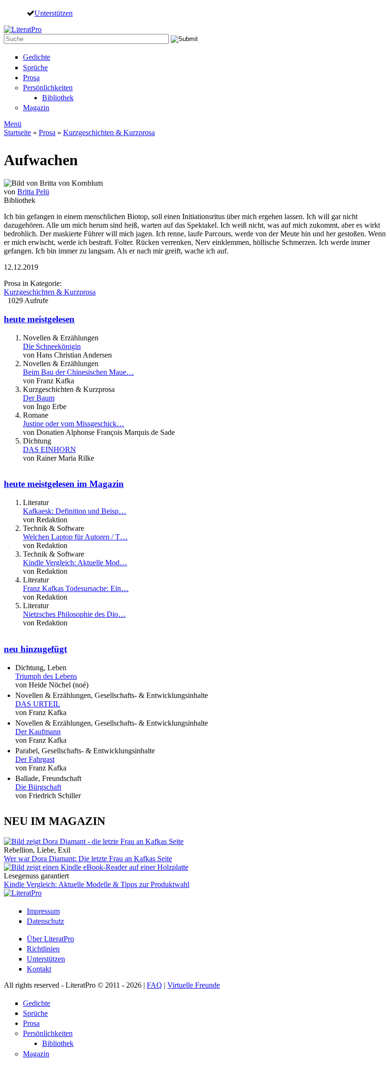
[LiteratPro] (23, 29)
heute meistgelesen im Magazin (64, 484)
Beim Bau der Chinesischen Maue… (78, 372)
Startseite (17, 132)
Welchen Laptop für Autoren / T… (75, 537)
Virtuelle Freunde (193, 985)
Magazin (36, 108)
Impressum (43, 911)
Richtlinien (43, 949)
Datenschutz (45, 921)
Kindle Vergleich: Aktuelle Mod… (75, 563)
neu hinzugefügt (35, 649)
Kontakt (39, 969)
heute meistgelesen (39, 319)
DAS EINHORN (49, 449)
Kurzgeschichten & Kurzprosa (109, 132)
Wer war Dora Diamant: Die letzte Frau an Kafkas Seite (88, 859)
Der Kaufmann (38, 732)
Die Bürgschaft (38, 787)
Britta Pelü (33, 192)
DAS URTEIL (37, 704)
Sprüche (35, 67)
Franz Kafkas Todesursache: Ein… (76, 588)
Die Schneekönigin (52, 346)
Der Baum (38, 398)
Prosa (31, 78)
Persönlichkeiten (48, 88)
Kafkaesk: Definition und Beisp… (74, 511)
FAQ (154, 985)
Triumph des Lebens (46, 676)
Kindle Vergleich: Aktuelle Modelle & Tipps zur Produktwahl (96, 884)
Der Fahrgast (34, 759)
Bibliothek (58, 98)
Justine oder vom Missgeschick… (73, 424)
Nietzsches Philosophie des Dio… (74, 614)
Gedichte (36, 57)
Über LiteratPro (50, 939)
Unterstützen (53, 13)
